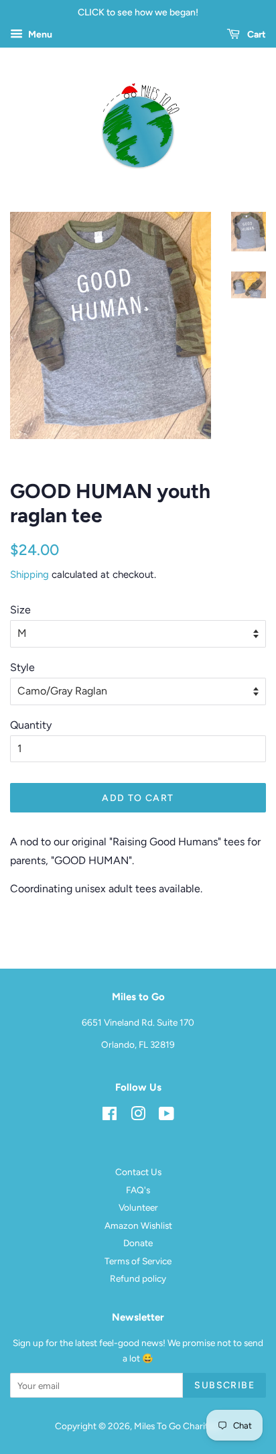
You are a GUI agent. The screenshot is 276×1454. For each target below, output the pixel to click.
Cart (255, 34)
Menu (39, 34)
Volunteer (138, 1207)
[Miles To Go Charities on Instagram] (138, 1116)
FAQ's (138, 1190)
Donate (138, 1242)
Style (22, 667)
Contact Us (138, 1171)
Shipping (29, 574)
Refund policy (138, 1278)
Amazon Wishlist (138, 1225)
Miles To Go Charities (176, 1425)
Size (20, 609)
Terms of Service (138, 1261)
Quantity (31, 725)
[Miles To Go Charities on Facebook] (109, 1116)
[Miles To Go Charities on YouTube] (166, 1116)
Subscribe (224, 1385)
